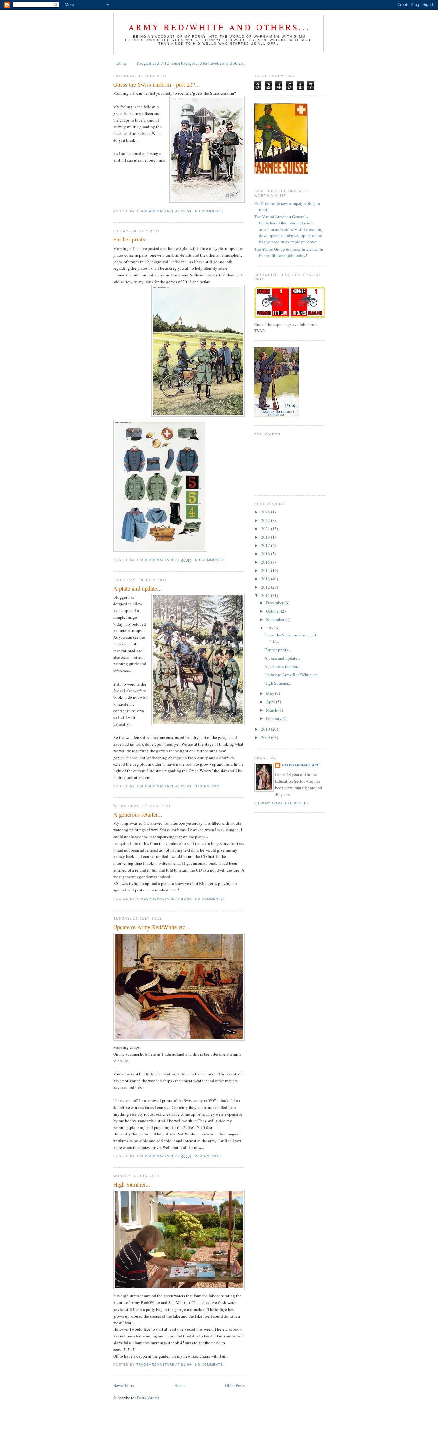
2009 (266, 737)
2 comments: (208, 1156)
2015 (266, 562)
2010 (266, 729)
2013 (266, 579)
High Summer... (131, 1184)
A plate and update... (137, 588)
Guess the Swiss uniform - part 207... (156, 84)
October (273, 611)
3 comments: (208, 786)
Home (121, 63)
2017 (266, 545)
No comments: (210, 211)
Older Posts (235, 1385)
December (275, 603)
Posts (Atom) (148, 1397)
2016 (266, 554)
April (271, 702)
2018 (266, 537)
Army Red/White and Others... (219, 27)
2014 (266, 570)
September (275, 619)
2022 (266, 520)
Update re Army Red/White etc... (151, 927)
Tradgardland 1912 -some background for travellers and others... (191, 63)
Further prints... (131, 239)
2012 (266, 587)
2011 (266, 595)
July (270, 628)
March (272, 710)
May (270, 693)
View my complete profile (282, 803)
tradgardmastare (301, 765)
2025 (266, 512)
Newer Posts (123, 1385)
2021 (266, 528)
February (274, 718)
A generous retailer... (137, 814)
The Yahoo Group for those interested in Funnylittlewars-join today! (288, 252)
